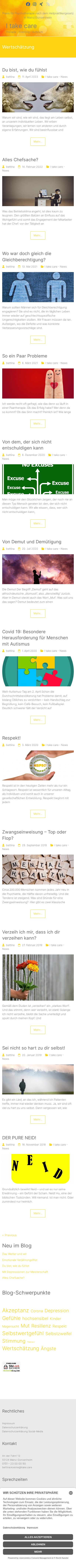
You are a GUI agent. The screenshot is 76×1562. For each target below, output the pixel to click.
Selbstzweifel (58, 1333)
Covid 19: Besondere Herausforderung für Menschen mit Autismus (35, 638)
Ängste (48, 1348)
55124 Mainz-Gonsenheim (17, 1459)
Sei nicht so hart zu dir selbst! (33, 1048)
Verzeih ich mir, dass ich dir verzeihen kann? (31, 935)
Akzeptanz (15, 1310)
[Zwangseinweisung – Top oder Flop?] (38, 856)
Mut (25, 1326)
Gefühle (11, 1318)
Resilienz (41, 1326)
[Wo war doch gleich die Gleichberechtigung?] (38, 274)
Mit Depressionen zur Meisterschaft (25, 1272)
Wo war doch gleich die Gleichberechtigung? (26, 256)
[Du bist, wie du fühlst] (38, 84)
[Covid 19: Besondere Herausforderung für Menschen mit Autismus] (38, 658)
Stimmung (13, 1341)
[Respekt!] (38, 752)
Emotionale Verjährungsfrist (19, 1260)
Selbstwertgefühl (23, 1333)
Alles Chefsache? (20, 159)
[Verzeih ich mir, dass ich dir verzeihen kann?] (38, 956)
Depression (57, 1310)
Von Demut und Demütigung (31, 541)
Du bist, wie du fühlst (24, 70)
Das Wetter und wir (14, 1254)
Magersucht (10, 1326)
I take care (21, 25)
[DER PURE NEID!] (38, 1156)
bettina (10, 76)
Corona (37, 1311)
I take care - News (56, 76)
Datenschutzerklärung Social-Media (22, 1431)
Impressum (8, 1423)
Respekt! (11, 738)
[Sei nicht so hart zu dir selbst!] (38, 1066)
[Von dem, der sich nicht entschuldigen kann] (38, 466)
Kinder (55, 1318)
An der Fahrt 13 (11, 1455)
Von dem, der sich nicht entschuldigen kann (27, 445)
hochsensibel (35, 1318)
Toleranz (31, 1342)
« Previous (9, 1235)
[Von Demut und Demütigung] (38, 556)
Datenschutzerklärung (15, 1427)
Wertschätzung (20, 1348)
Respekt (60, 1326)
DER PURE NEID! (19, 1137)
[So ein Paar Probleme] (38, 370)
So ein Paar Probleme (24, 356)
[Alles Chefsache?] (38, 178)
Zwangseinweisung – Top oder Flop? (34, 835)
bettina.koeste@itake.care (17, 1467)
